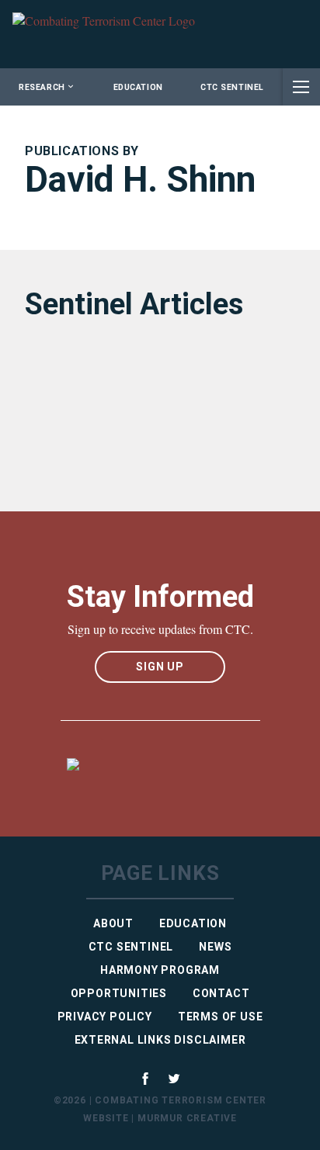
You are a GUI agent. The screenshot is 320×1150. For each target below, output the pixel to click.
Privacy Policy (104, 1016)
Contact (221, 993)
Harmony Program (160, 970)
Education (138, 87)
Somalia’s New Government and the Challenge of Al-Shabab (147, 410)
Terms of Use (220, 1016)
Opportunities (119, 993)
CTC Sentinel (231, 87)
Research (41, 87)
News (215, 946)
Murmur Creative (187, 1118)
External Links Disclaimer (160, 1040)
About (113, 923)
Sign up (160, 666)
